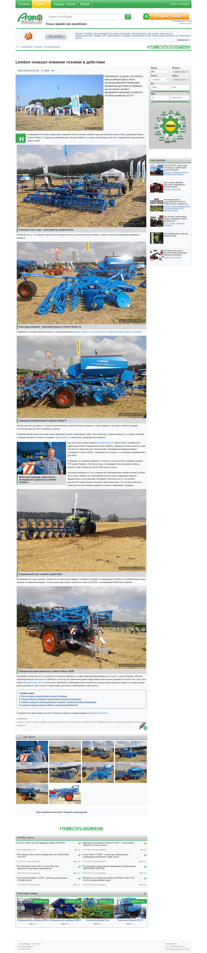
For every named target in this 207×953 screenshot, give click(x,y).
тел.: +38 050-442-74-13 (174, 946)
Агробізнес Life (29, 850)
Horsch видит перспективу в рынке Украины (44, 696)
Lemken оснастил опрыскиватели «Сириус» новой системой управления (58, 702)
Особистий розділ (180, 4)
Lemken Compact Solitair (42, 722)
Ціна (153, 94)
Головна (24, 4)
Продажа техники (97, 713)
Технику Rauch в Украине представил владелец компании (51, 699)
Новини (39, 4)
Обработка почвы (105, 722)
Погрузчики (176, 189)
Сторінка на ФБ (24, 949)
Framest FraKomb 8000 (174, 208)
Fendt (172, 223)
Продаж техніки (64, 4)
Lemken (28, 722)
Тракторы (168, 172)
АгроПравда (26, 47)
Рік (152, 83)
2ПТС (166, 223)
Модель (176, 68)
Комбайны (168, 225)
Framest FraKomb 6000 (181, 206)
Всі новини (56, 36)
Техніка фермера (52, 47)
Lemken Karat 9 (60, 722)
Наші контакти (171, 944)
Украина (20, 722)
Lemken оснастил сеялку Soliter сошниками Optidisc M (49, 705)
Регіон (154, 76)
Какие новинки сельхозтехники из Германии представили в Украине (108, 332)
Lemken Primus (74, 722)
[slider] (152, 91)
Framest (167, 206)
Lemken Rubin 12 (89, 722)
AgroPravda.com (63, 437)
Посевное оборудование (124, 722)
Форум (85, 4)
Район (175, 76)
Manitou (167, 189)
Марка (154, 68)
